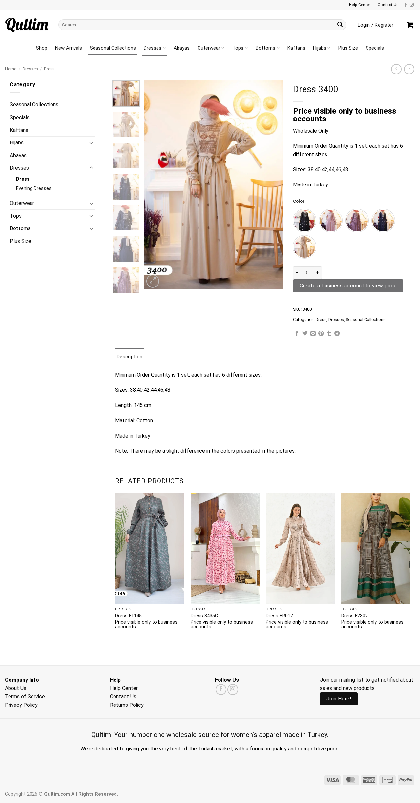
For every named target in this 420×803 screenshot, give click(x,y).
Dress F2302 (354, 616)
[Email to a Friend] (313, 333)
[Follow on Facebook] (406, 5)
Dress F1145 (128, 616)
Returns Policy (127, 705)
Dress (49, 68)
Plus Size (348, 48)
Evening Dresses (34, 188)
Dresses (152, 48)
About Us (15, 688)
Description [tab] (129, 356)
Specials (375, 48)
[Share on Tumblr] (329, 333)
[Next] (272, 185)
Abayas (182, 48)
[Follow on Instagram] (412, 5)
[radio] (304, 220)
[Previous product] (409, 69)
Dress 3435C (204, 616)
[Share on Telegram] (337, 333)
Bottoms (265, 48)
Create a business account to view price (348, 286)
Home (10, 68)
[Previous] (155, 185)
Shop (41, 48)
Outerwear (209, 48)
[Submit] (340, 25)
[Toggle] (91, 143)
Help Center (124, 688)
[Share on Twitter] (304, 333)
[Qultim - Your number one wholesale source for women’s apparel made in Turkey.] (27, 25)
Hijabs (319, 48)
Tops (237, 48)
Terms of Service (25, 696)
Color (298, 201)
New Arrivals (68, 48)
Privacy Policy (21, 705)
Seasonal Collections (113, 48)
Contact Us (123, 696)
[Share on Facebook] (297, 333)
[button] (410, 25)
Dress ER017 (279, 616)
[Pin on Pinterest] (321, 333)
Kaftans (296, 48)
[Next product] (396, 69)
